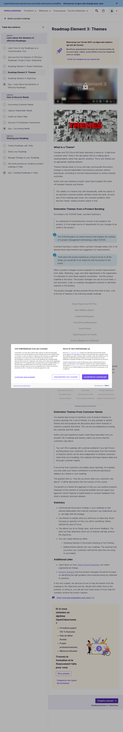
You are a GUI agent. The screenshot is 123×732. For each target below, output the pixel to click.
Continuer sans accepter (25, 377)
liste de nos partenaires (78, 365)
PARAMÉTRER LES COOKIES (66, 377)
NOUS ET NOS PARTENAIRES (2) (76, 349)
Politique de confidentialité (21, 385)
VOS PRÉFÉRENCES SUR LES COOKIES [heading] (31, 349)
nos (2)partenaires (74, 353)
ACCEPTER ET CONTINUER (95, 377)
